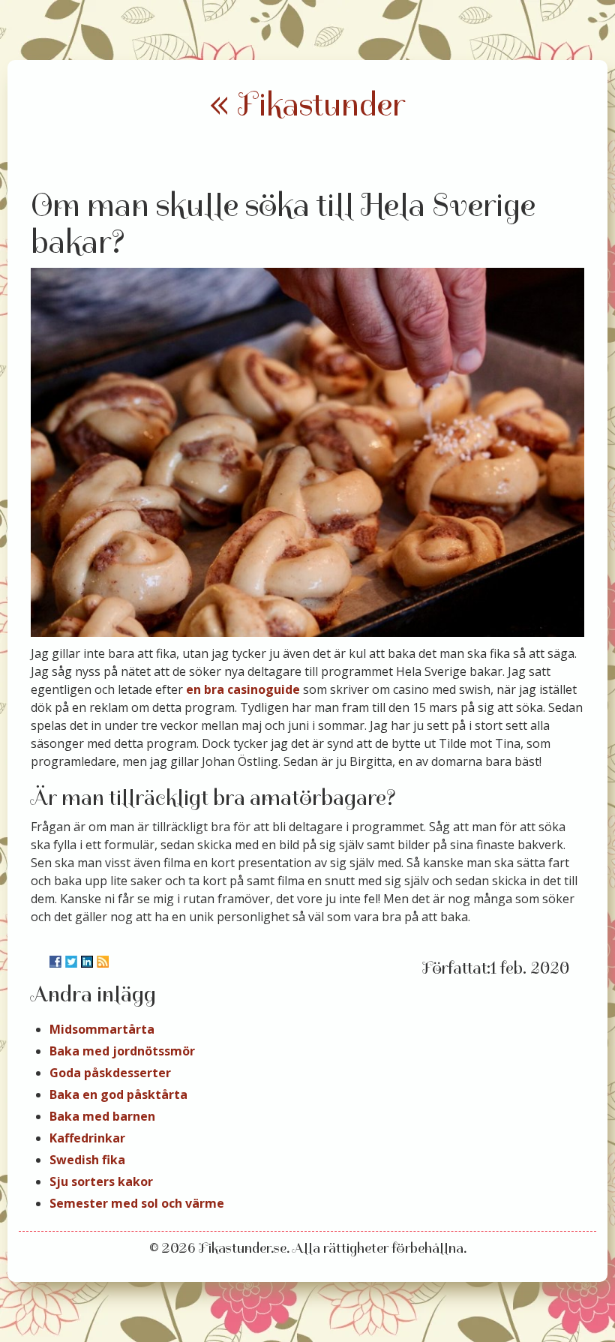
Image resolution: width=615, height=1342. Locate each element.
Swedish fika (87, 1159)
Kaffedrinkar (87, 1138)
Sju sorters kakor (101, 1181)
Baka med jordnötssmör (122, 1051)
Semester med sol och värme (137, 1203)
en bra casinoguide (243, 689)
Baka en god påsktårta (119, 1094)
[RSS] (103, 962)
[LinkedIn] (87, 962)
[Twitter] (71, 962)
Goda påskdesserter (110, 1072)
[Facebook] (56, 962)
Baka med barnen (102, 1116)
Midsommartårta (102, 1029)
